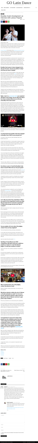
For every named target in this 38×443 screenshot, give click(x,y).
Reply (5, 399)
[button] (36, 7)
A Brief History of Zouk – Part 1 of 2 (19, 371)
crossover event (13, 96)
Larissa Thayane (3, 50)
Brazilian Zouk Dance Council (19, 50)
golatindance (3, 19)
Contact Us (24, 442)
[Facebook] (2, 22)
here (14, 239)
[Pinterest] (6, 22)
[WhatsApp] (9, 22)
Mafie (15, 73)
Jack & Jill (23, 169)
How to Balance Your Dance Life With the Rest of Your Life (6, 371)
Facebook (2, 353)
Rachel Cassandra (10, 402)
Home (2, 7)
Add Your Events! (12, 7)
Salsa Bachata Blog (19, 7)
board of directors (8, 190)
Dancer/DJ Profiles (27, 7)
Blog (4, 12)
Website (2, 351)
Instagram (2, 352)
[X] (4, 22)
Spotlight (10, 358)
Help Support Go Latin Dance (31, 442)
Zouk (12, 358)
